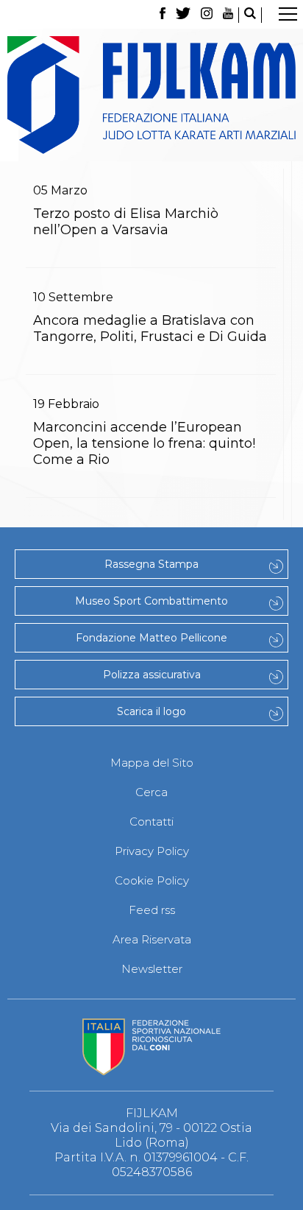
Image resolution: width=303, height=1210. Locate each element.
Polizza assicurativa (152, 674)
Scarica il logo (151, 711)
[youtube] (228, 15)
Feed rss (152, 910)
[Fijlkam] (151, 95)
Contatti (151, 822)
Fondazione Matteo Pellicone (151, 637)
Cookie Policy (152, 880)
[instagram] (207, 15)
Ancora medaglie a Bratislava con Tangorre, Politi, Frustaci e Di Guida (150, 328)
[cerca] (250, 15)
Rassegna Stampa (151, 564)
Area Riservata (152, 939)
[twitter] (183, 15)
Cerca (151, 792)
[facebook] (162, 15)
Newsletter (151, 969)
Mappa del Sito (151, 763)
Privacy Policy (152, 851)
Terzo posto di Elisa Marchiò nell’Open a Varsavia (125, 221)
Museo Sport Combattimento (151, 601)
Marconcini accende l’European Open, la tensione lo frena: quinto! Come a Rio (144, 443)
